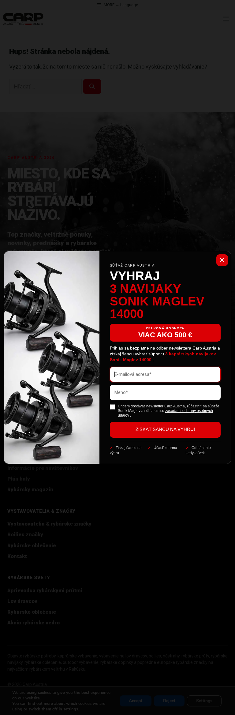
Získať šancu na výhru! (165, 429)
